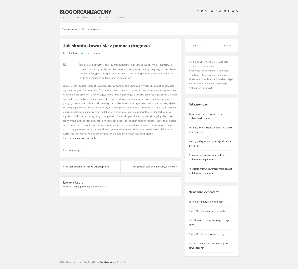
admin (74, 53)
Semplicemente (107, 262)
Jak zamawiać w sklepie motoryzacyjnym (154, 166)
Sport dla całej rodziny (213, 234)
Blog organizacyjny (85, 12)
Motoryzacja (74, 150)
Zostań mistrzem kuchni (213, 211)
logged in (81, 186)
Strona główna (69, 29)
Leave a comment (92, 53)
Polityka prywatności (92, 29)
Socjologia (194, 201)
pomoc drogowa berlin (85, 138)
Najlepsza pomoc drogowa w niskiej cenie (87, 166)
